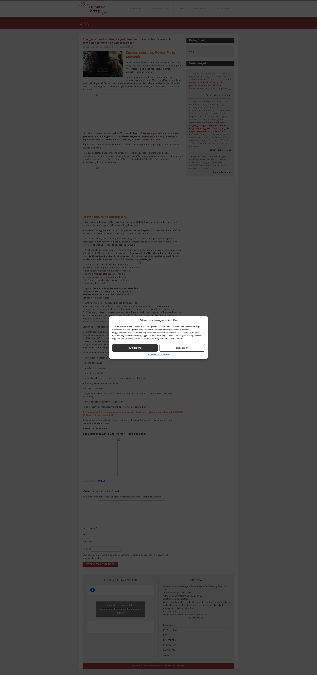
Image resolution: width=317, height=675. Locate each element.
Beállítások (182, 347)
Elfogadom (135, 347)
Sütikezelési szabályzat (158, 355)
